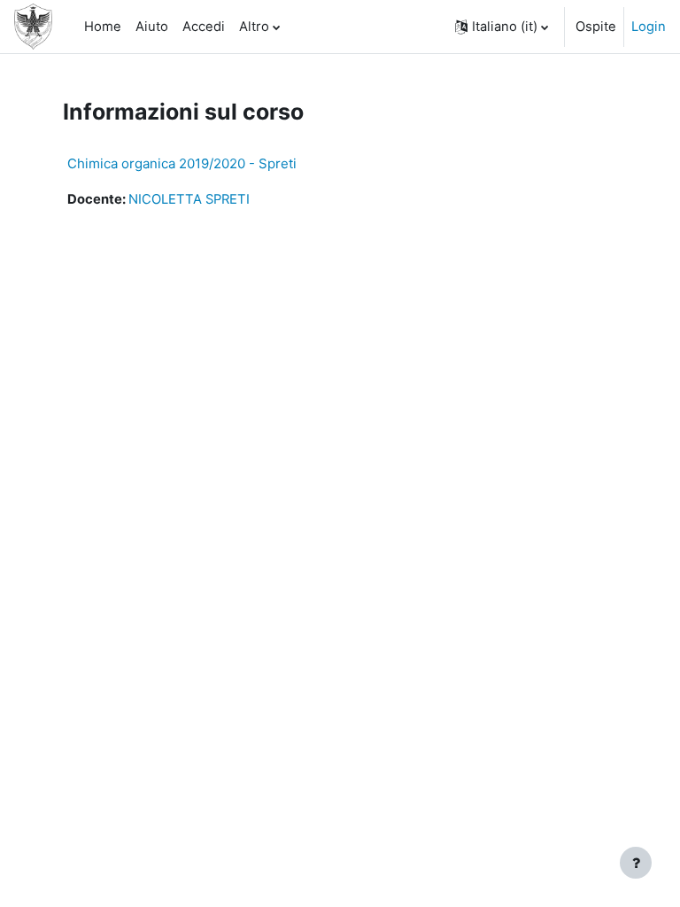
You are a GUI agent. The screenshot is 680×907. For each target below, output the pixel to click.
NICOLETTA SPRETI (189, 199)
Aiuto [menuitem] (151, 27)
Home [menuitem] (102, 27)
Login (648, 27)
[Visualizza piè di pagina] (636, 863)
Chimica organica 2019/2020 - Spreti (182, 163)
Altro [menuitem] (254, 27)
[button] (501, 26)
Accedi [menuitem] (203, 27)
